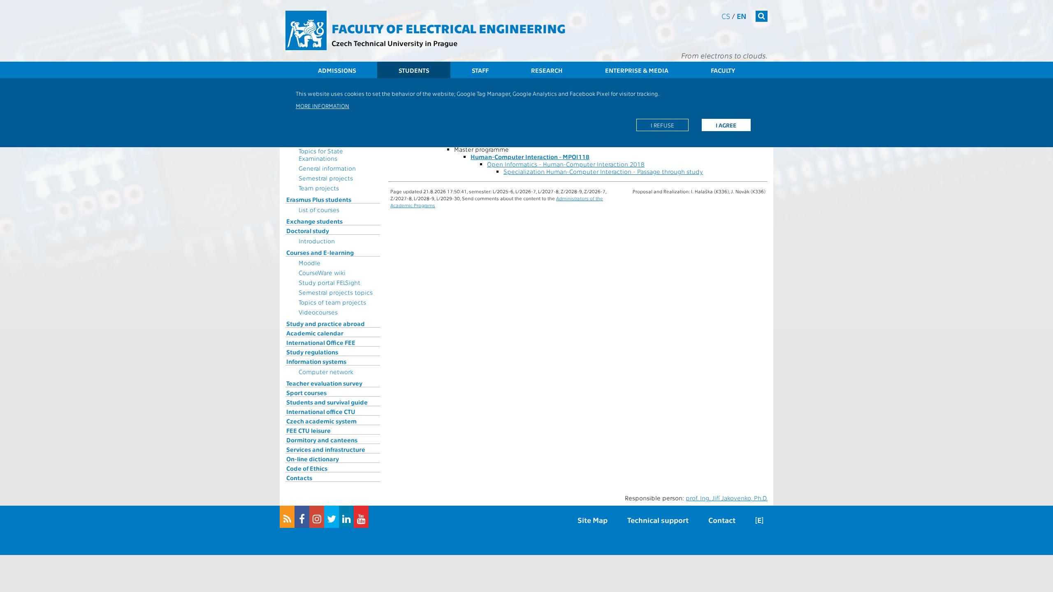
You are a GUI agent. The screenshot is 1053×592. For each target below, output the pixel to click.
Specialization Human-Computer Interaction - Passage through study (603, 171)
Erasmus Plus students (318, 199)
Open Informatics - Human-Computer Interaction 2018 (566, 164)
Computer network (326, 371)
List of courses (319, 209)
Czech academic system (321, 421)
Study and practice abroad (325, 323)
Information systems (316, 361)
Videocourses (318, 312)
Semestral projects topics (336, 292)
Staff (480, 70)
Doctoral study (307, 230)
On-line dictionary (312, 458)
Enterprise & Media (636, 70)
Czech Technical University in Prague (394, 43)
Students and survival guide (327, 402)
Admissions (337, 70)
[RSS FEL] (287, 517)
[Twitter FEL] (331, 517)
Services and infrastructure (325, 449)
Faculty (723, 70)
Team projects (319, 188)
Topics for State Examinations (321, 154)
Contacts (299, 477)
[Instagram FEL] (316, 517)
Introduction (317, 241)
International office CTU (320, 411)
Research (547, 70)
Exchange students (314, 221)
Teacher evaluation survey (324, 383)
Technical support (658, 520)
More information (322, 105)
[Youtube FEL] (361, 517)
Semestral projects (326, 178)
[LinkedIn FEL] (346, 517)
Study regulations (312, 352)
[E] (759, 520)
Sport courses (306, 392)
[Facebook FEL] (302, 517)
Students (414, 70)
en (742, 16)
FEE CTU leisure (308, 430)
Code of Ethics (306, 468)
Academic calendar (314, 333)
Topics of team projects (332, 302)
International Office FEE (320, 342)
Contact (721, 520)
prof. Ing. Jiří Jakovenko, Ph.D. (727, 498)
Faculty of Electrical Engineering (449, 28)
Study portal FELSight (329, 282)
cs (725, 16)
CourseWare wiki (322, 272)
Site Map (593, 520)
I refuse (662, 125)
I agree (726, 125)
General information (327, 168)
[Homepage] (306, 30)
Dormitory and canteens (321, 440)
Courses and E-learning (320, 252)
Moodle (309, 262)
